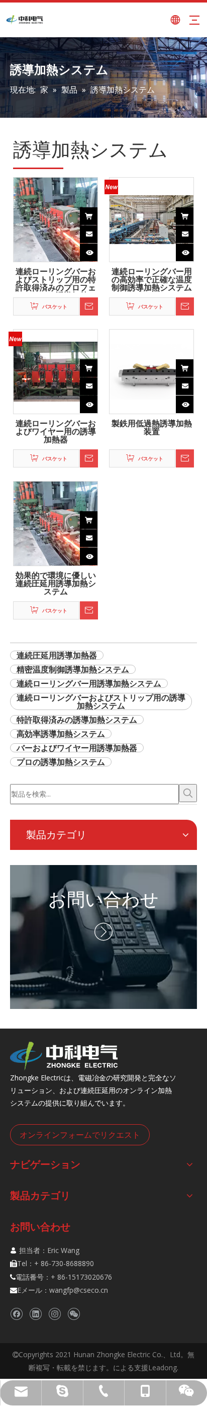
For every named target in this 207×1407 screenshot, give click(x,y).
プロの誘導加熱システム (61, 761)
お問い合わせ (103, 899)
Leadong (162, 1367)
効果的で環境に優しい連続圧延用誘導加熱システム (56, 583)
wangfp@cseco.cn (78, 1290)
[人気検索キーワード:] (188, 793)
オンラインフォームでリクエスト (80, 1134)
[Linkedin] (35, 1313)
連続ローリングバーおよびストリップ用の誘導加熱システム (101, 701)
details (97, 249)
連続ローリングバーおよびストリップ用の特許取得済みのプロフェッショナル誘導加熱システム (56, 279)
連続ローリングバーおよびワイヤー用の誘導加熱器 (56, 431)
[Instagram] (54, 1313)
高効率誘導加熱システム (61, 733)
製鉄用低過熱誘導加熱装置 (152, 428)
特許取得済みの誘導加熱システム (77, 719)
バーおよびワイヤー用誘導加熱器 (77, 747)
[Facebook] (16, 1313)
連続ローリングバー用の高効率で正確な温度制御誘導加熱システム (152, 279)
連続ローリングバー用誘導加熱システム (89, 683)
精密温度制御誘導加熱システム (73, 669)
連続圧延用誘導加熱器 (57, 655)
